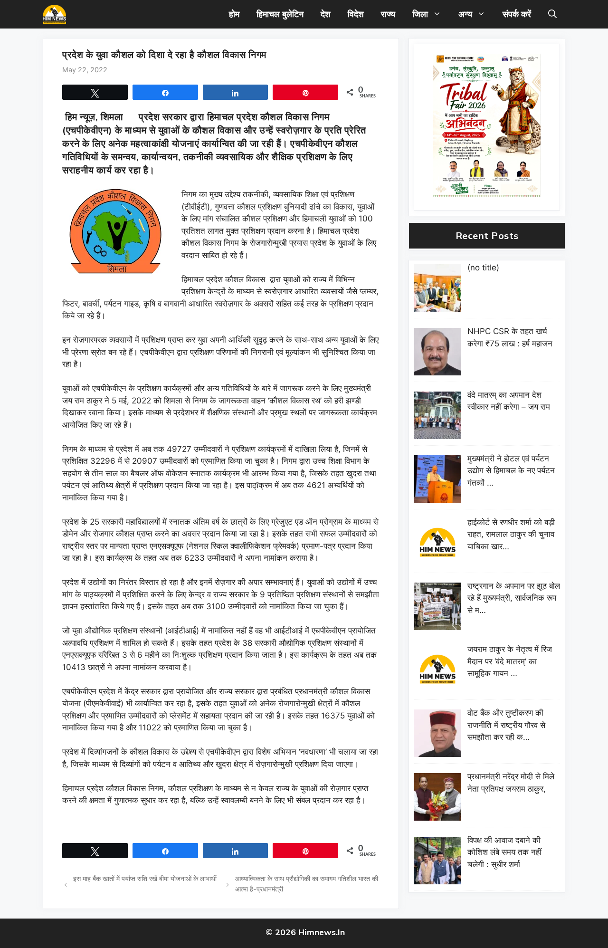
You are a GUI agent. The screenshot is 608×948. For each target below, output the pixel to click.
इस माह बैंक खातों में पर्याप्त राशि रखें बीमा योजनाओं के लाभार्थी (145, 878)
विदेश (356, 14)
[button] (552, 14)
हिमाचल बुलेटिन (280, 14)
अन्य (465, 14)
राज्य (388, 14)
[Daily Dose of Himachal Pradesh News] (54, 14)
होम (234, 14)
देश (326, 14)
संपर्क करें (517, 14)
